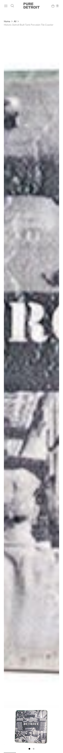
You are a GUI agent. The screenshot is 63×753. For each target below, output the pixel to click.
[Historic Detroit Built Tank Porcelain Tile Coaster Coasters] (31, 387)
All (15, 21)
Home (7, 21)
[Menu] (6, 6)
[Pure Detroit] (31, 6)
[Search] (12, 6)
